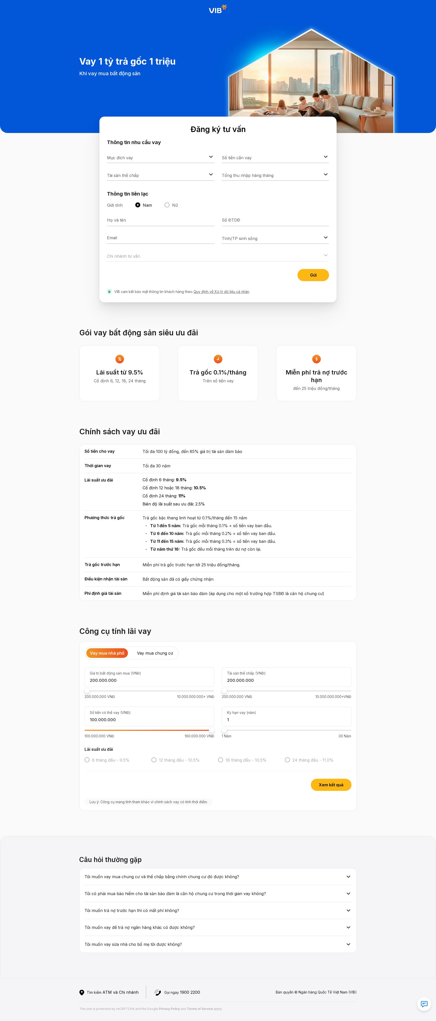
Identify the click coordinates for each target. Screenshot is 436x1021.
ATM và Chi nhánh (120, 992)
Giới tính (115, 205)
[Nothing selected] (160, 156)
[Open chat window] (424, 1004)
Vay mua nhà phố (107, 653)
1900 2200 (190, 992)
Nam (147, 205)
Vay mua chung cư (155, 653)
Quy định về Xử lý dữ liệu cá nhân (221, 291)
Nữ (175, 205)
